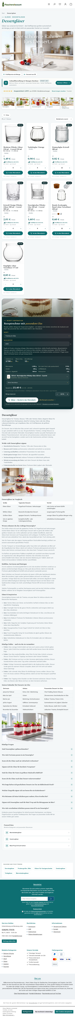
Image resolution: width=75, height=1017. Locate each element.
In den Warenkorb (14, 172)
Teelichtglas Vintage (36, 147)
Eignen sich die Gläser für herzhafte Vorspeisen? (18, 767)
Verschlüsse (7, 956)
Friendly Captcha (38, 902)
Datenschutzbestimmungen (38, 911)
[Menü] (49, 4)
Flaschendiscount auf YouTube (51, 993)
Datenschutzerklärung (40, 904)
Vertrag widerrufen (9, 941)
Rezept (6, 332)
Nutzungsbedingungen (37, 905)
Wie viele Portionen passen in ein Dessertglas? (18, 755)
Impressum (31, 926)
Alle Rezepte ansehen (46, 400)
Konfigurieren (27, 1011)
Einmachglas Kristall (60, 148)
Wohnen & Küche (8, 953)
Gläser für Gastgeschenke (43, 868)
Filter (7, 115)
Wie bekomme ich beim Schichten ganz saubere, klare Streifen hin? (25, 796)
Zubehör (6, 964)
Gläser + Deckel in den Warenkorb (23, 400)
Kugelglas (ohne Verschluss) (10, 267)
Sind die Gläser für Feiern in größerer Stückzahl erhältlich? (22, 773)
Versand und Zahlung (59, 926)
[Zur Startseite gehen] (12, 4)
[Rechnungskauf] (61, 954)
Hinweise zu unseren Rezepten (50, 404)
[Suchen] (54, 4)
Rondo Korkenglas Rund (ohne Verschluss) (61, 207)
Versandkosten (33, 1003)
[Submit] (51, 899)
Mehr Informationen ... (9, 1015)
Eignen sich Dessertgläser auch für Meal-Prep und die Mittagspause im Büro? (28, 802)
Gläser (5, 961)
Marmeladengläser (22, 873)
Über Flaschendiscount (21, 993)
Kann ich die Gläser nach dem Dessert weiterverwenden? (21, 779)
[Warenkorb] (71, 4)
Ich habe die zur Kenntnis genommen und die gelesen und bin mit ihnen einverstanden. (38, 913)
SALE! (5, 959)
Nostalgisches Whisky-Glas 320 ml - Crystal (37, 207)
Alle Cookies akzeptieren (64, 1011)
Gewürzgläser (60, 868)
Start (3, 13)
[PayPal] (55, 954)
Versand (54, 390)
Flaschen (6, 966)
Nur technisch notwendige (44, 1011)
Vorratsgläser (9, 868)
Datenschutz (32, 932)
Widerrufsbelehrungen (35, 934)
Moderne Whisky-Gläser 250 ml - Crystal (13, 148)
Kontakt (55, 929)
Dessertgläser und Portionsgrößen (34, 590)
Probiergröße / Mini (24, 868)
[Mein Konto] (65, 4)
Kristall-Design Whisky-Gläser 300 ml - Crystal (13, 207)
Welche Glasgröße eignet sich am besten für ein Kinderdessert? (23, 790)
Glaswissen (57, 932)
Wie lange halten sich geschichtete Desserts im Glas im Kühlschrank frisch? (28, 785)
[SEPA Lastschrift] (68, 959)
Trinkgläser (8, 873)
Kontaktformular (17, 936)
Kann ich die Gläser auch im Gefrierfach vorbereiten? (20, 761)
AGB (36, 913)
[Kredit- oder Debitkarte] (58, 959)
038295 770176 (8, 930)
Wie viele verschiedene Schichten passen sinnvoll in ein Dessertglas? (25, 808)
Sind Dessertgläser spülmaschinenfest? (15, 749)
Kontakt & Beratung (35, 993)
